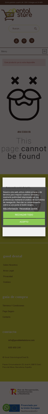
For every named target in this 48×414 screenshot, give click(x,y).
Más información (10, 208)
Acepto (24, 222)
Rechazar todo (24, 215)
